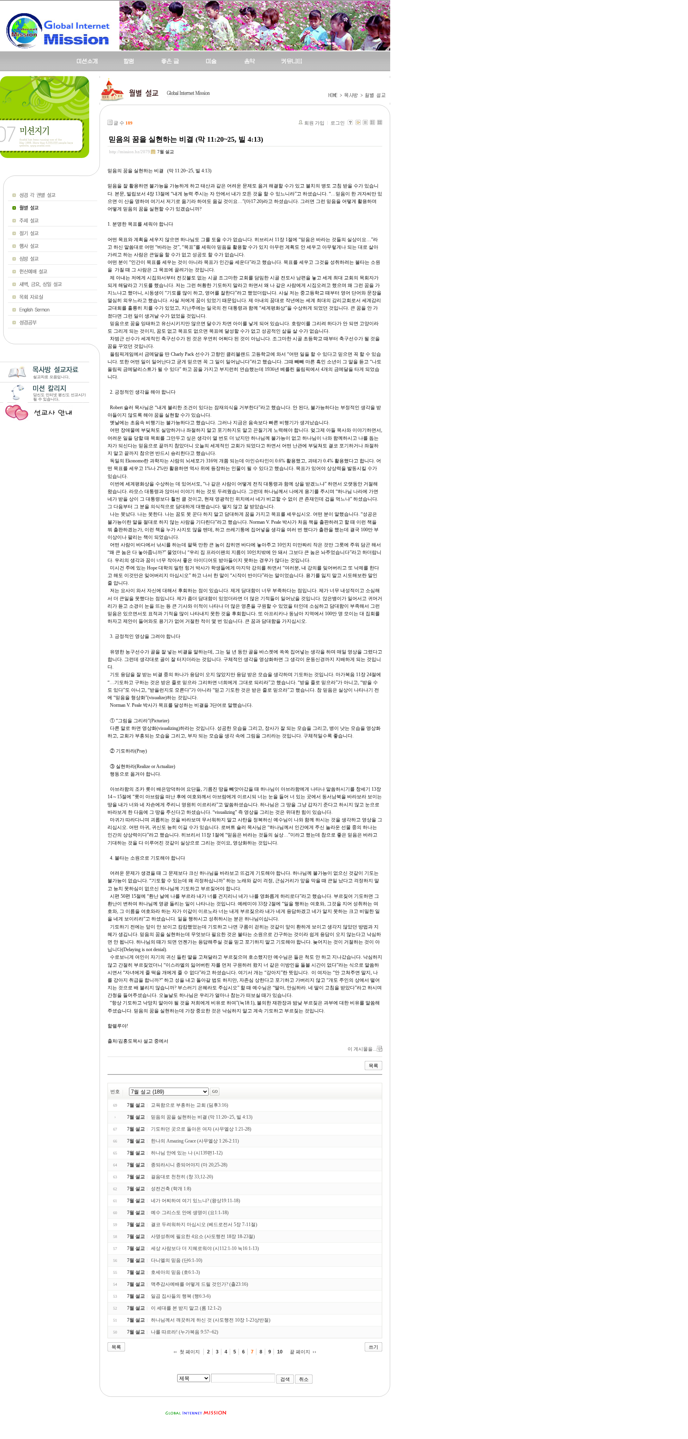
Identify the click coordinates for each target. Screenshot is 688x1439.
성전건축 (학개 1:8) (171, 1188)
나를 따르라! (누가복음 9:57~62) (184, 1332)
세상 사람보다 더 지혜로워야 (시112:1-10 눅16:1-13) (205, 1248)
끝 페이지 (300, 1352)
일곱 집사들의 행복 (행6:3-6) (181, 1296)
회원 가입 (314, 123)
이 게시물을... (362, 1049)
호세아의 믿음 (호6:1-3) (175, 1272)
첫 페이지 (190, 1352)
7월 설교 (165, 151)
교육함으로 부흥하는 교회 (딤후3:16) (189, 1105)
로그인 (337, 123)
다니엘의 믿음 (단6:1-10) (176, 1260)
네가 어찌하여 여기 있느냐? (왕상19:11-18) (195, 1200)
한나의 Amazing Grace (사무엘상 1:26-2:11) (195, 1141)
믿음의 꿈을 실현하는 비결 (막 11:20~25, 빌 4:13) (186, 139)
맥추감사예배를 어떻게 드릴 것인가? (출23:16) (199, 1284)
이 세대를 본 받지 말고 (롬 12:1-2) (186, 1308)
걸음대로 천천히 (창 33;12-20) (182, 1177)
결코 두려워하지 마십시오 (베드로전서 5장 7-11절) (204, 1224)
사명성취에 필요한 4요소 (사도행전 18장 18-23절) (203, 1236)
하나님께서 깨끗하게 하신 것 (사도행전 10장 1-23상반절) (210, 1320)
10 (280, 1352)
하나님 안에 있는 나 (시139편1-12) (187, 1153)
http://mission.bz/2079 (129, 151)
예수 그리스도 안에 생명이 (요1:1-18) (190, 1212)
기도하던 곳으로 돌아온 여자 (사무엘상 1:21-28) (201, 1129)
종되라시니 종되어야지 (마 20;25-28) (189, 1165)
